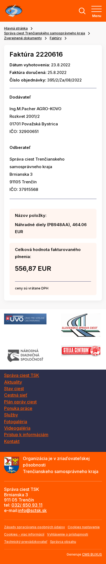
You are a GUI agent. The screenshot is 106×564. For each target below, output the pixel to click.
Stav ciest (14, 388)
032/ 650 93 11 (26, 505)
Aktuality (13, 382)
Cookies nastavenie (84, 527)
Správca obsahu (63, 542)
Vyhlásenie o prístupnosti (67, 534)
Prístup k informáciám (26, 434)
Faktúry (56, 38)
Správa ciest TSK (21, 375)
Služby (11, 415)
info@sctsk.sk (32, 510)
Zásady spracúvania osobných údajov (34, 527)
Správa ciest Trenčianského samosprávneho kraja (44, 33)
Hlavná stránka (16, 28)
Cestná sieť (15, 395)
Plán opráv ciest (20, 402)
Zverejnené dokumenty (23, 38)
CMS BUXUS (92, 554)
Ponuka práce (18, 408)
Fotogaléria (15, 421)
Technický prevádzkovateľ (25, 542)
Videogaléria (17, 428)
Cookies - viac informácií (24, 534)
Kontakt (12, 441)
